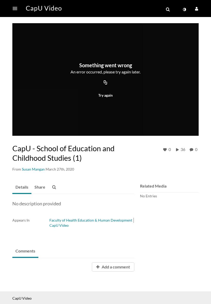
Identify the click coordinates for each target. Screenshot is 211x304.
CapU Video (59, 225)
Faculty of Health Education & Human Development (90, 220)
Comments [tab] (25, 250)
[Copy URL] (105, 83)
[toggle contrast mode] (184, 9)
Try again (105, 95)
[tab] (21, 187)
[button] (16, 8)
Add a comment (115, 266)
